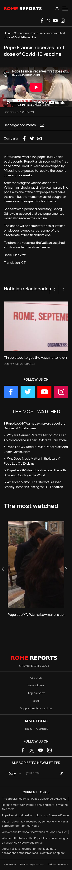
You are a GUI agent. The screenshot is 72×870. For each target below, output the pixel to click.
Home (8, 33)
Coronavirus (21, 33)
